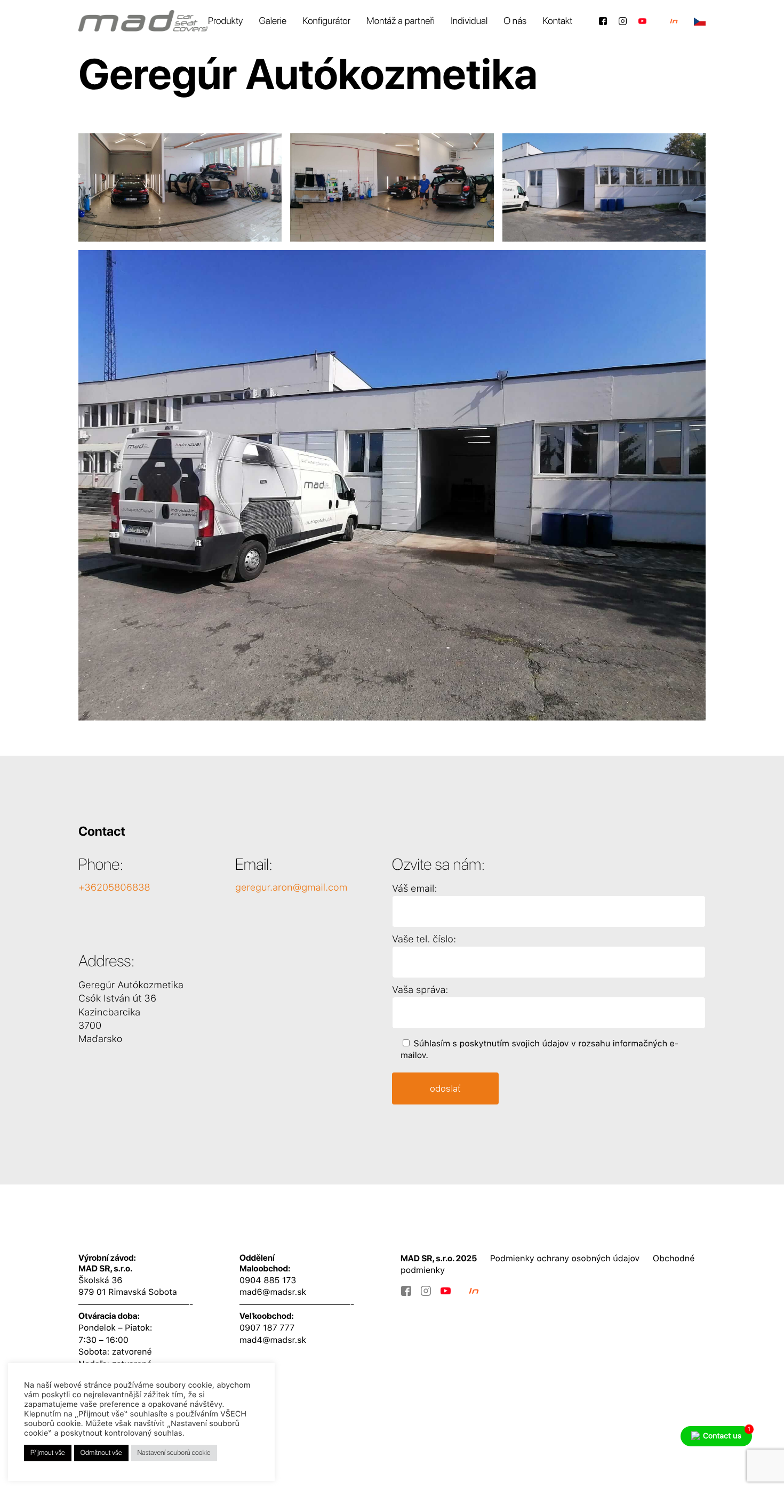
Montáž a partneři (400, 21)
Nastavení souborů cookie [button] (174, 1453)
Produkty (225, 21)
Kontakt (557, 21)
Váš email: (414, 888)
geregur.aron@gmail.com (291, 887)
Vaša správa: (420, 990)
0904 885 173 (267, 1280)
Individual (469, 21)
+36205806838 (114, 887)
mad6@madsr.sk (272, 1292)
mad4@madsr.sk (272, 1340)
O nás (514, 21)
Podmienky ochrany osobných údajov (565, 1258)
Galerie (272, 21)
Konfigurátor (326, 21)
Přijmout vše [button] (47, 1453)
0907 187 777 (266, 1328)
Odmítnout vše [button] (101, 1453)
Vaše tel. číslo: (424, 939)
